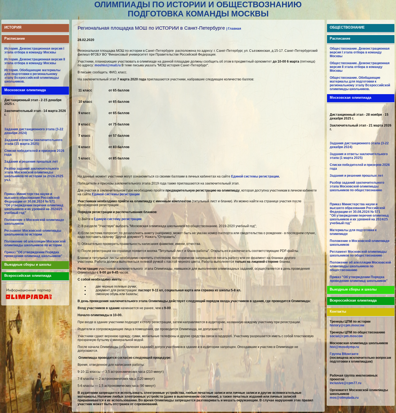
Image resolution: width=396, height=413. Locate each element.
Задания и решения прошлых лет (31, 161)
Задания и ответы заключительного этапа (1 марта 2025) (359, 156)
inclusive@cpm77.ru (345, 383)
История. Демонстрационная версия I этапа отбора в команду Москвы (34, 50)
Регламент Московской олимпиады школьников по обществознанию (358, 253)
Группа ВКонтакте (344, 354)
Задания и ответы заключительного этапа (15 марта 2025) (33, 142)
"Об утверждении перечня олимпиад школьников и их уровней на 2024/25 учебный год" (33, 209)
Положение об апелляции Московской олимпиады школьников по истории (34, 243)
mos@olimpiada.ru (344, 398)
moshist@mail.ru (108, 65)
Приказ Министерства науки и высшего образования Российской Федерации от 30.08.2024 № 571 (32, 197)
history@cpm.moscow (347, 325)
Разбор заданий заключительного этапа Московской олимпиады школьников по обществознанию (357, 186)
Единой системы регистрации (255, 176)
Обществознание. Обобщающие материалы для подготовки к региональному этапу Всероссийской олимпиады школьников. (360, 83)
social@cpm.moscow (346, 336)
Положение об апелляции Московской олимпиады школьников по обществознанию (360, 266)
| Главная (233, 28)
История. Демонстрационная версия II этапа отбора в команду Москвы (34, 61)
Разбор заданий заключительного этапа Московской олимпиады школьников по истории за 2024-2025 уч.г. (33, 174)
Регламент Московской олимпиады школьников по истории (32, 232)
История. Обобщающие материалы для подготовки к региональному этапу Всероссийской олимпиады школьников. (32, 75)
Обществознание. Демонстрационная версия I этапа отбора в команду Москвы (360, 52)
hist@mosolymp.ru (344, 347)
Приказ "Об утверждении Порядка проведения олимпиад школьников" (33, 254)
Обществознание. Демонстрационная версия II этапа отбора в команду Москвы (360, 67)
